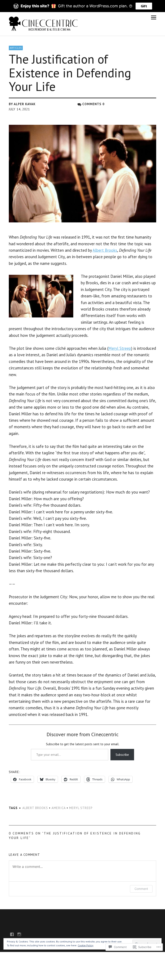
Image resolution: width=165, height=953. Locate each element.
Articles (16, 47)
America (59, 808)
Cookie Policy (85, 945)
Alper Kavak (24, 104)
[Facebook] (12, 934)
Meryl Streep (119, 348)
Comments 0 (93, 104)
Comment (141, 889)
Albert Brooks (105, 250)
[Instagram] (19, 934)
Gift (144, 6)
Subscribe (122, 754)
